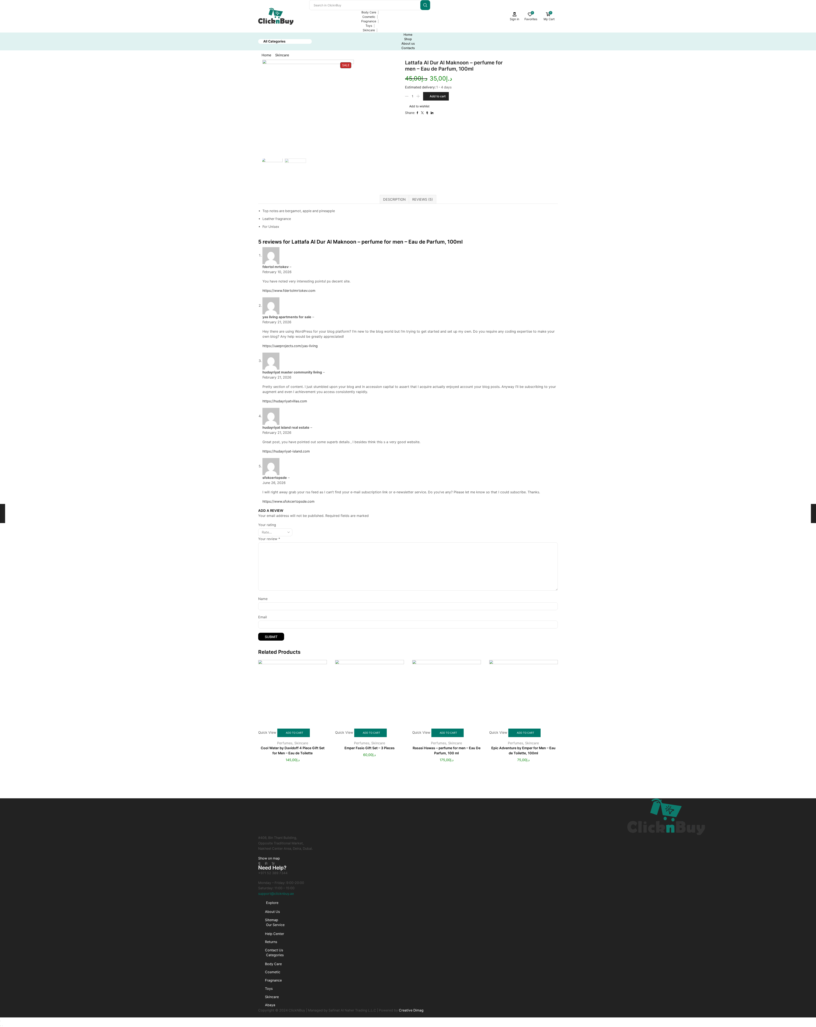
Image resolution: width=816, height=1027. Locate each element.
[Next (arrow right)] (2, 1025)
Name (263, 599)
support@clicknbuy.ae (276, 894)
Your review (269, 539)
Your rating (267, 525)
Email (262, 617)
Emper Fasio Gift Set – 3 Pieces (369, 748)
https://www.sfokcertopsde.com (288, 501)
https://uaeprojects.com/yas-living (290, 346)
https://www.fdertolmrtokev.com (288, 290)
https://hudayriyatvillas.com (284, 401)
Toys (369, 25)
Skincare (369, 30)
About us (408, 43)
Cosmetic (368, 16)
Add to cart (438, 96)
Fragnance (368, 21)
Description (394, 199)
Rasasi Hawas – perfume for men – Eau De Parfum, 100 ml (446, 750)
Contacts (408, 48)
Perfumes (284, 743)
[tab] (394, 199)
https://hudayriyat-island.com (286, 451)
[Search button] (425, 5)
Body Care (368, 12)
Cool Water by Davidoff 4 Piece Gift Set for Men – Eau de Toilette (292, 750)
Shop (408, 39)
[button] (269, 858)
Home (408, 35)
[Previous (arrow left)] (0, 1025)
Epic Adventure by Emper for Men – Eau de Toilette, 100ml (523, 750)
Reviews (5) (422, 199)
